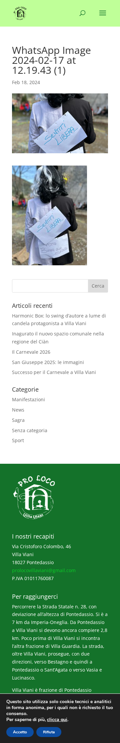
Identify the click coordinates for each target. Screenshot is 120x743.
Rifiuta (49, 732)
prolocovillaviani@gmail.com (44, 570)
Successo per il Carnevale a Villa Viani (54, 372)
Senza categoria (29, 430)
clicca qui (57, 720)
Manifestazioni (28, 399)
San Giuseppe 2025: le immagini (48, 362)
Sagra (18, 420)
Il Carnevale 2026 (31, 352)
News (18, 410)
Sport (18, 440)
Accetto (20, 732)
